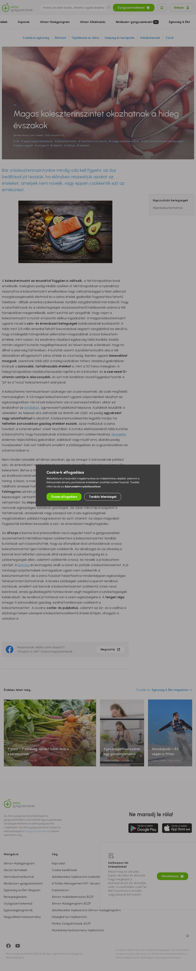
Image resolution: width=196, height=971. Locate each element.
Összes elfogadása (64, 496)
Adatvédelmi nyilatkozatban (83, 486)
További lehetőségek (103, 496)
